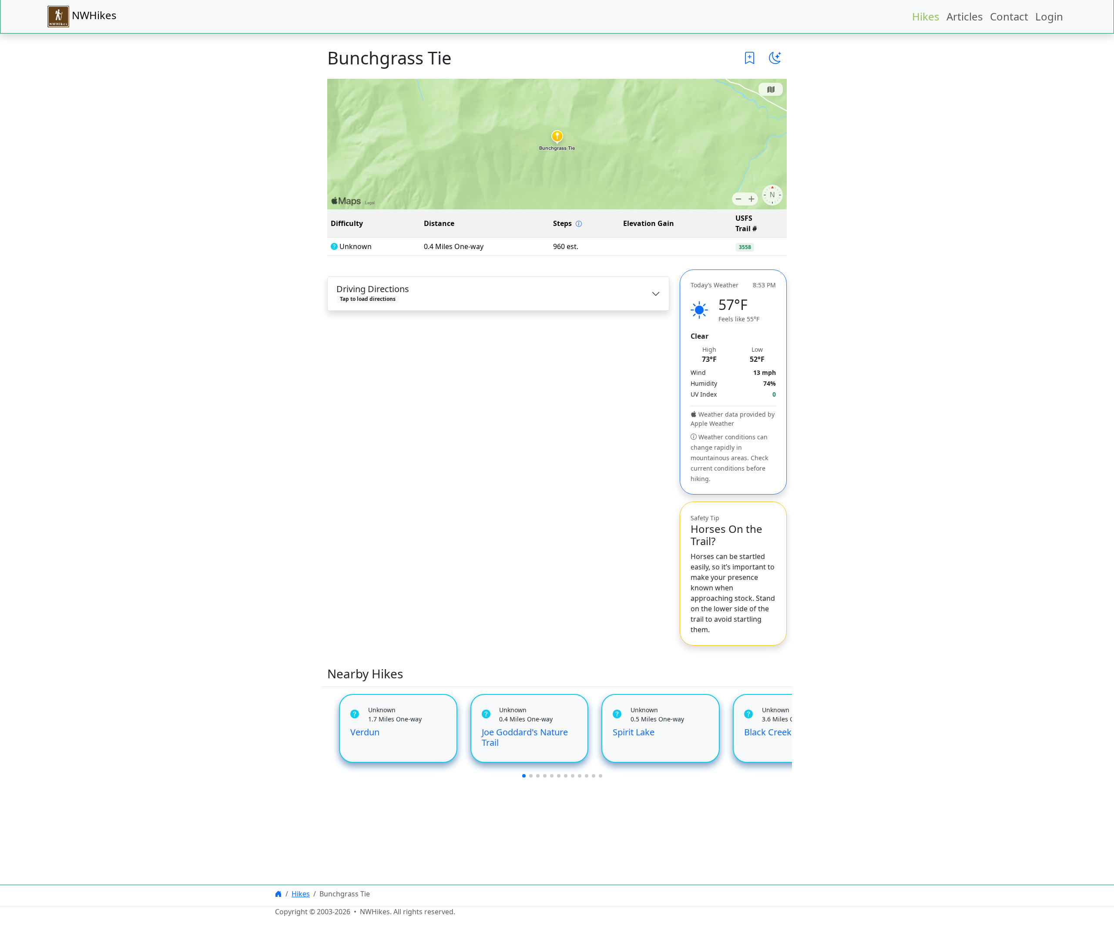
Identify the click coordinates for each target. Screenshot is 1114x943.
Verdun (364, 732)
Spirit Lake (633, 732)
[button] (750, 57)
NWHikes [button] (93, 15)
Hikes (926, 16)
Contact (1009, 16)
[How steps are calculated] (578, 223)
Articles (964, 16)
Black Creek (768, 732)
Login (1049, 16)
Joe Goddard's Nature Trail (525, 737)
